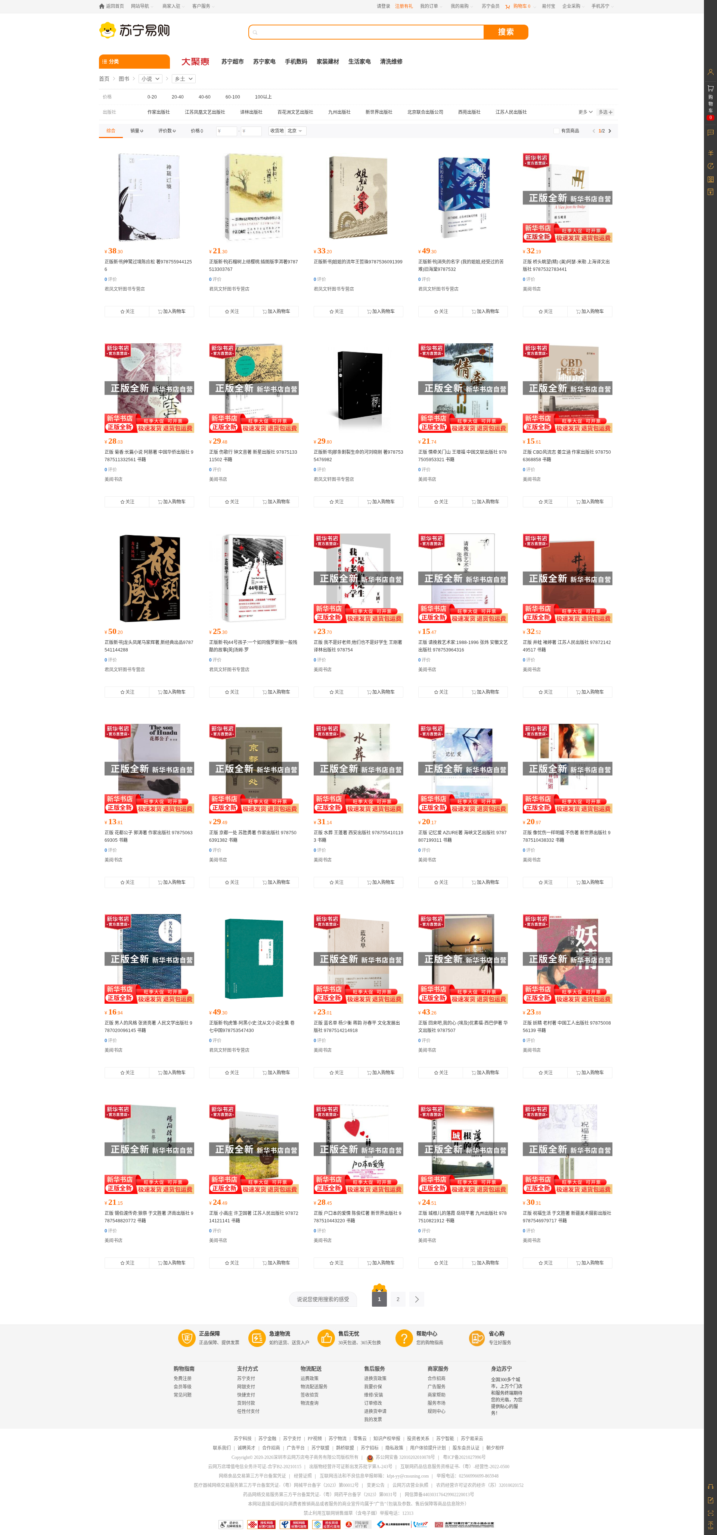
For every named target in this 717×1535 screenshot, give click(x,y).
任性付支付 (248, 1411)
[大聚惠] (196, 61)
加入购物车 (174, 311)
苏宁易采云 (472, 1438)
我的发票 (373, 1419)
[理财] (710, 153)
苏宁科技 (243, 1438)
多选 (603, 112)
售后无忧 (348, 1334)
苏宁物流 (338, 1438)
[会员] (710, 72)
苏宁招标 (370, 1448)
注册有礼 (404, 6)
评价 (111, 279)
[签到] (710, 179)
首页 (104, 79)
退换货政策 (375, 1378)
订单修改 (373, 1403)
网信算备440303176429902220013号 (439, 1494)
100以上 (263, 97)
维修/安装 (373, 1395)
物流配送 (311, 1369)
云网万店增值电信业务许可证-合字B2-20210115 (254, 1466)
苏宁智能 (445, 1438)
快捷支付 (246, 1395)
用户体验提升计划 (428, 1448)
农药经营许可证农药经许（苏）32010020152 (480, 1485)
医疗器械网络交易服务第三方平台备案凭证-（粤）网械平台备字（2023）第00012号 (276, 1485)
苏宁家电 (264, 62)
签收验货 (310, 1395)
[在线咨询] (710, 1486)
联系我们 (222, 1448)
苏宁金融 (267, 1438)
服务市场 (437, 1403)
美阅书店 (532, 289)
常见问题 (183, 1395)
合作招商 (437, 1378)
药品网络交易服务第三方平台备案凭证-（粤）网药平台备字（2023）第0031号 (320, 1494)
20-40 (178, 97)
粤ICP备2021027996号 (464, 1457)
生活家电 (359, 62)
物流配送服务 (314, 1386)
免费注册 (183, 1378)
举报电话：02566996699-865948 (468, 1476)
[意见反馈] (710, 1499)
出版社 (109, 112)
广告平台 (296, 1448)
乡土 (180, 79)
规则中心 (437, 1411)
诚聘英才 (246, 1448)
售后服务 (374, 1369)
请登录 (383, 6)
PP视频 (315, 1438)
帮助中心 (426, 1334)
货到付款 (246, 1403)
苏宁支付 (246, 1378)
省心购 (497, 1334)
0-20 (152, 97)
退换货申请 (375, 1411)
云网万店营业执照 (410, 1485)
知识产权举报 (386, 1438)
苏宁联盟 (320, 1448)
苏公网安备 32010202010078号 (405, 1457)
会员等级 (183, 1386)
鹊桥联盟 (345, 1448)
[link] (111, 131)
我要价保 (373, 1386)
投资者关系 (418, 1438)
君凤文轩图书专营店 (125, 289)
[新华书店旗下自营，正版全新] (567, 198)
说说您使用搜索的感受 (323, 1299)
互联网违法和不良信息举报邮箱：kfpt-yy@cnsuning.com (374, 1476)
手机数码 (296, 62)
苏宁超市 (232, 62)
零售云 (360, 1438)
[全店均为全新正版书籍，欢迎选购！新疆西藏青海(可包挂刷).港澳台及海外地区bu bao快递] (149, 198)
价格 (107, 97)
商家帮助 (437, 1395)
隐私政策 (394, 1448)
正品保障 (209, 1334)
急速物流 (279, 1334)
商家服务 (438, 1369)
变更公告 (376, 1485)
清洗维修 (391, 62)
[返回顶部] (710, 1525)
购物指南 (184, 1369)
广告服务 (437, 1386)
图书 (124, 79)
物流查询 (310, 1403)
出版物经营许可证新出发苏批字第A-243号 (350, 1466)
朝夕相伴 (495, 1448)
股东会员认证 (466, 1448)
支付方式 (247, 1369)
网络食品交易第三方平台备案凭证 (252, 1476)
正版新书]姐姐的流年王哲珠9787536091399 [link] (358, 262)
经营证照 (303, 1476)
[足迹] (710, 166)
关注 (129, 311)
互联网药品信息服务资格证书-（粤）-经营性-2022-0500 (454, 1466)
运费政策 (310, 1378)
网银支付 (246, 1386)
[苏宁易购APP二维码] (710, 1512)
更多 (582, 112)
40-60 (205, 97)
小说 (147, 79)
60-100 (233, 97)
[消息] (710, 132)
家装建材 (328, 62)
